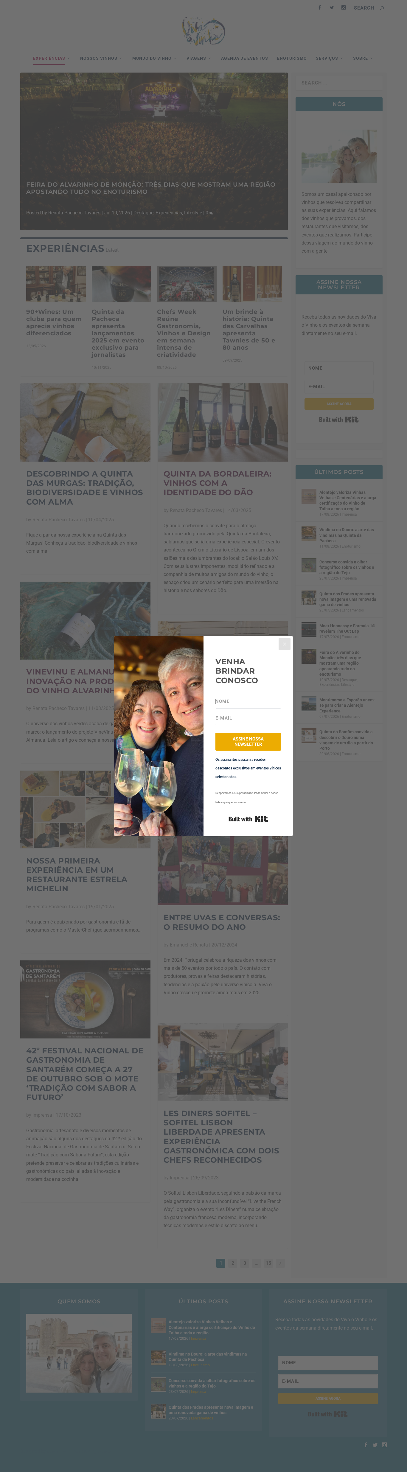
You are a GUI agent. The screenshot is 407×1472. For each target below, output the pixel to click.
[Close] (285, 644)
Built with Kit (248, 819)
